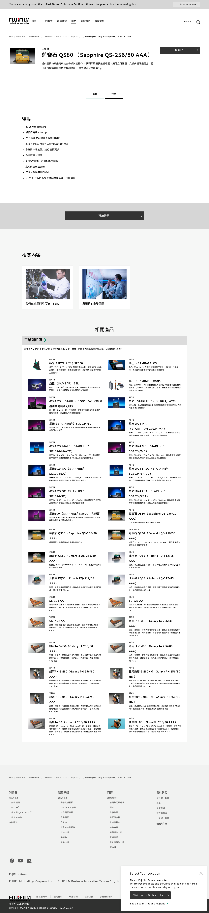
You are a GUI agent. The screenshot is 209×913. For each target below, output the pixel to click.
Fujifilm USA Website (186, 4)
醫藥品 (64, 838)
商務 (110, 792)
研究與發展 (162, 813)
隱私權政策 (44, 908)
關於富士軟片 (163, 798)
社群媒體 (89, 897)
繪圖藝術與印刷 (117, 803)
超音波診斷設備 (68, 828)
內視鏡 (64, 823)
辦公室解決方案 (117, 843)
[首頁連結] (19, 21)
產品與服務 (20, 37)
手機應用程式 (106, 897)
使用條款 (58, 897)
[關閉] (201, 873)
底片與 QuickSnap (21, 813)
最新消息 (162, 824)
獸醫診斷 (65, 843)
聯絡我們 (73, 897)
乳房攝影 (65, 818)
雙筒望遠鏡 (16, 818)
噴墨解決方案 (34, 37)
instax (15, 808)
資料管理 (114, 838)
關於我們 (162, 792)
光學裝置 (114, 813)
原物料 (113, 847)
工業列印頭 (48, 37)
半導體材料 (115, 823)
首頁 (11, 37)
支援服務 (13, 823)
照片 (112, 808)
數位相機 (15, 803)
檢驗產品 (114, 828)
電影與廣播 (115, 818)
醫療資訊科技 (67, 803)
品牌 (159, 803)
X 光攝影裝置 (67, 813)
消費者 (13, 792)
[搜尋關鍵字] (198, 22)
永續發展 (161, 808)
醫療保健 (63, 792)
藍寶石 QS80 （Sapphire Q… (69, 37)
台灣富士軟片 (163, 818)
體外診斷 (65, 833)
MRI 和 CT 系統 (68, 808)
